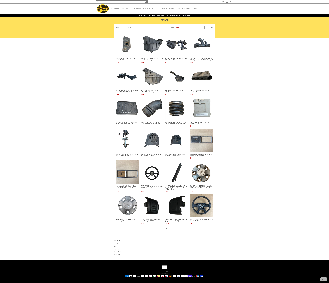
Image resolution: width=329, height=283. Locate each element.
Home (172, 27)
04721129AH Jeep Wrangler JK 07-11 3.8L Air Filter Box (175, 91)
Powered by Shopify (164, 273)
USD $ (231, 1)
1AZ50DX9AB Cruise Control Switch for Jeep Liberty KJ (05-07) (152, 220)
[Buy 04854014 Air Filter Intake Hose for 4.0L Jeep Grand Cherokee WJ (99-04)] (176, 108)
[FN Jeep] (103, 9)
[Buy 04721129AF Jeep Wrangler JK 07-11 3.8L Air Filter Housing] (152, 76)
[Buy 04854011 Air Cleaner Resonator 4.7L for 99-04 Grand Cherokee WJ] (127, 108)
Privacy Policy (117, 249)
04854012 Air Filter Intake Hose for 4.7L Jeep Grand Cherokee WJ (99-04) (151, 123)
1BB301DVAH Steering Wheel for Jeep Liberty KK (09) (201, 220)
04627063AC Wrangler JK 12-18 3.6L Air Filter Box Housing (152, 59)
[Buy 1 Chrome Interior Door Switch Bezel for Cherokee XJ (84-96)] (201, 140)
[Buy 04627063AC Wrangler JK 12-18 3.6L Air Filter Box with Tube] (176, 44)
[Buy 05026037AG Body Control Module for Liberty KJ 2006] (201, 108)
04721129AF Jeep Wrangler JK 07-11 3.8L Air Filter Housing (151, 91)
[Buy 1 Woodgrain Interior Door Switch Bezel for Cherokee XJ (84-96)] (127, 172)
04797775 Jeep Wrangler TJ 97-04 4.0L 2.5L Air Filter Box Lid (201, 91)
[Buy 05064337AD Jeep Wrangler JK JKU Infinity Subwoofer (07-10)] (176, 140)
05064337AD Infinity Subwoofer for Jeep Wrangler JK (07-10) (151, 155)
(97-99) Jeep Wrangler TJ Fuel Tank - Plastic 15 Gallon (126, 59)
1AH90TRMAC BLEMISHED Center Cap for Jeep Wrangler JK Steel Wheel (201, 186)
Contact (116, 243)
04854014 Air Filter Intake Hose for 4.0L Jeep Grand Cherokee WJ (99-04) (176, 123)
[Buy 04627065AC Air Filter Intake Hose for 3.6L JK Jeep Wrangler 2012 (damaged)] (201, 44)
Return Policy (117, 254)
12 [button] (122, 27)
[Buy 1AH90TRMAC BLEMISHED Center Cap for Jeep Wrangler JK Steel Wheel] (201, 172)
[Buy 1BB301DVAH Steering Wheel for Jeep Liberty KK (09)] (201, 205)
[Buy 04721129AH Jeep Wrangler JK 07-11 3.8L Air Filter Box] (176, 76)
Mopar (177, 27)
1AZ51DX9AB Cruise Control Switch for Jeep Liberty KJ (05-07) (176, 220)
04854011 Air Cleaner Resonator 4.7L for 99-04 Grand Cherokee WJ (127, 123)
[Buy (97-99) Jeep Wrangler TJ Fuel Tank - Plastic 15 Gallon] (127, 44)
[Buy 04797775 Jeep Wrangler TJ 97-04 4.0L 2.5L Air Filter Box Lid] (201, 76)
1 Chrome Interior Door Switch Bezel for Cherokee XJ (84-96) (201, 155)
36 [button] (128, 27)
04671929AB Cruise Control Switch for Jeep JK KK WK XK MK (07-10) (127, 91)
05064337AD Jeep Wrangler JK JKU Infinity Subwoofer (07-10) (175, 155)
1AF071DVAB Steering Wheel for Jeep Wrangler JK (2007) (152, 186)
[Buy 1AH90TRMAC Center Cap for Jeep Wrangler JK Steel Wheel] (127, 205)
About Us (116, 246)
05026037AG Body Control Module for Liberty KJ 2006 (201, 123)
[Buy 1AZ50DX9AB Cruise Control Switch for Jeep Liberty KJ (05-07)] (152, 205)
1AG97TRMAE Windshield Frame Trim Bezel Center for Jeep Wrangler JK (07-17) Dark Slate (176, 187)
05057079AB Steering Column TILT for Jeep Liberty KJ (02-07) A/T (127, 155)
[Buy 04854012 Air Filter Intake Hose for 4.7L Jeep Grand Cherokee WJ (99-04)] (152, 108)
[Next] (168, 228)
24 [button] (125, 27)
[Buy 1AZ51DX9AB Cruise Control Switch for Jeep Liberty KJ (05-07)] (176, 205)
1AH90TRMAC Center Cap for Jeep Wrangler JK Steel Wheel (126, 220)
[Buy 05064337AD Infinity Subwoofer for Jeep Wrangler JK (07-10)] (152, 140)
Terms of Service (118, 251)
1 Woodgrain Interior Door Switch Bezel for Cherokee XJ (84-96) (126, 186)
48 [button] (131, 27)
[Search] (146, 1)
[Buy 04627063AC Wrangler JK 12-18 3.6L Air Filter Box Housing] (152, 44)
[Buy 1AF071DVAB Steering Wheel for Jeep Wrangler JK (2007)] (152, 172)
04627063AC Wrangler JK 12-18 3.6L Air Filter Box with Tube (176, 59)
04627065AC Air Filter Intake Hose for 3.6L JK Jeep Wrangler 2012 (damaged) (201, 59)
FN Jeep (162, 271)
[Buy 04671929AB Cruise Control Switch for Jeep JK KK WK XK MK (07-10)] (127, 76)
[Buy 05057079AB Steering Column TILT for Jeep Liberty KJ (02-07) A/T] (127, 140)
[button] (221, 1)
